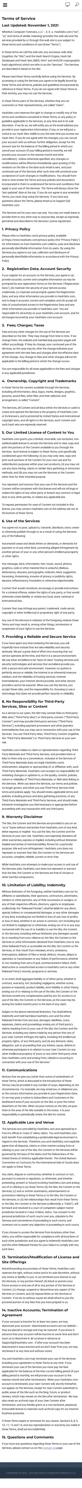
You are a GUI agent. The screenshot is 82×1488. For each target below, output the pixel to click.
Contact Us (49, 1447)
